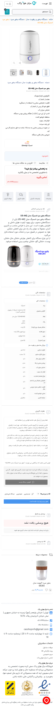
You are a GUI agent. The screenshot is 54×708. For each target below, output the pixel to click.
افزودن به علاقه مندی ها (23, 163)
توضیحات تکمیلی (35, 199)
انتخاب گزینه (50, 590)
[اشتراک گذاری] (20, 63)
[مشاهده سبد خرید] (7, 12)
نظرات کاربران (20, 199)
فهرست (45, 3)
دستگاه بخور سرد (17, 19)
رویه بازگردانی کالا (47, 651)
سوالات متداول (48, 647)
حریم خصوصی (48, 654)
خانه (51, 19)
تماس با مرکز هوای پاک (45, 658)
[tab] (48, 196)
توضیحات (48, 199)
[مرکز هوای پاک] (27, 3)
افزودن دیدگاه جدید (25, 482)
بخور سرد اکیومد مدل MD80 (41, 584)
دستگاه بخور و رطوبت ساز (36, 19)
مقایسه (42, 163)
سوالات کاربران (8, 199)
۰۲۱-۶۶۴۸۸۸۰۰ (12, 182)
